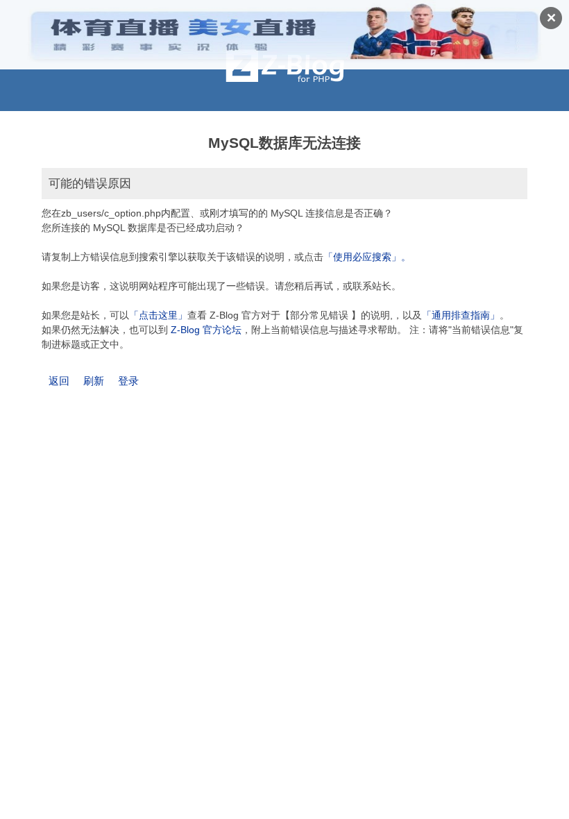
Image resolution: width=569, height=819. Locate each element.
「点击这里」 (158, 315)
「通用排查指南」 (461, 315)
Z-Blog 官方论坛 (206, 329)
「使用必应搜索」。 (367, 256)
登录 (128, 381)
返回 (59, 381)
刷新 (93, 381)
